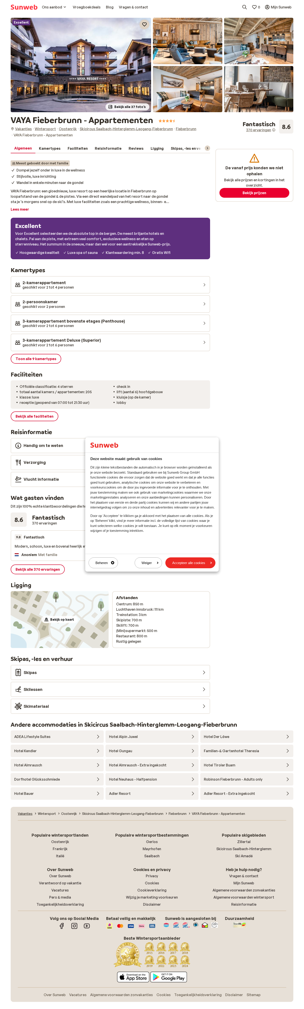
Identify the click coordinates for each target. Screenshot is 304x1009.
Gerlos (152, 842)
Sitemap (254, 995)
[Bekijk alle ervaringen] (268, 127)
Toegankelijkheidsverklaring (60, 904)
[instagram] (74, 928)
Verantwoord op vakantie (60, 883)
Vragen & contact (243, 876)
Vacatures (60, 890)
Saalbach (152, 856)
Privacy (152, 876)
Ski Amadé (244, 856)
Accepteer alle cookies (188, 563)
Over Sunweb (60, 876)
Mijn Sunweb (243, 883)
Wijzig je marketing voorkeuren (152, 897)
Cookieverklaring (151, 890)
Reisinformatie (243, 904)
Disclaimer (152, 904)
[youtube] (86, 928)
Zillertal (244, 842)
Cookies (152, 883)
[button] (81, 65)
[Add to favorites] (144, 24)
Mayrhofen (152, 849)
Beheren (101, 563)
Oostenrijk (60, 842)
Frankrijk (60, 849)
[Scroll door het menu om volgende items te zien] (207, 148)
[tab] (23, 148)
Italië (60, 856)
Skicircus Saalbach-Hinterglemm (243, 849)
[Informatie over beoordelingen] (273, 130)
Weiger (147, 563)
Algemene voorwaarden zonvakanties (244, 890)
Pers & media (60, 897)
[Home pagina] (24, 7)
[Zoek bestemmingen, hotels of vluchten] (244, 7)
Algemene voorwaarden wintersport (243, 897)
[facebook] (61, 928)
